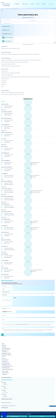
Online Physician (51, 3)
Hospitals (4, 346)
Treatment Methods (6, 348)
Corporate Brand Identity (7, 366)
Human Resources (6, 367)
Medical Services (5, 350)
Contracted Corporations (7, 369)
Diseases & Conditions (6, 354)
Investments (4, 361)
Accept (42, 416)
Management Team (6, 364)
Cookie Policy (28, 414)
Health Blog (4, 351)
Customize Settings (14, 416)
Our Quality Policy (6, 363)
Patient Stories (5, 372)
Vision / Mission (5, 359)
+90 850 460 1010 (6, 4)
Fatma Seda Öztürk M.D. (14, 8)
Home (2, 8)
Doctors (6, 8)
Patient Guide (5, 371)
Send (2, 334)
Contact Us (4, 374)
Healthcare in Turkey (6, 353)
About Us (4, 345)
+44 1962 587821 (6, 5)
